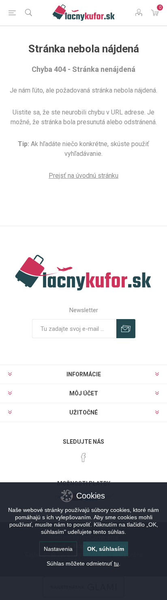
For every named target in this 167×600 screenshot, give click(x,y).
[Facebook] (83, 457)
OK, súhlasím (105, 549)
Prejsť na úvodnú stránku (83, 175)
